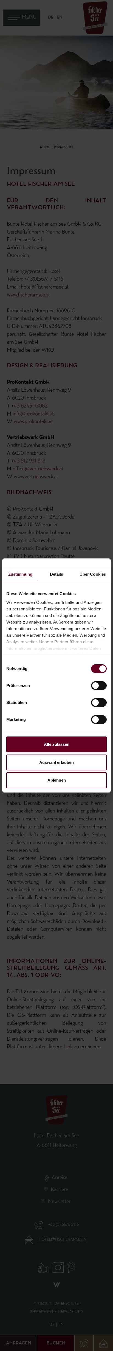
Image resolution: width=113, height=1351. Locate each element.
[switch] (99, 685)
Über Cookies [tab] (93, 574)
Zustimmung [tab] (20, 574)
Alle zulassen (56, 744)
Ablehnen (56, 780)
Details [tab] (56, 574)
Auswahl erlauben (56, 762)
